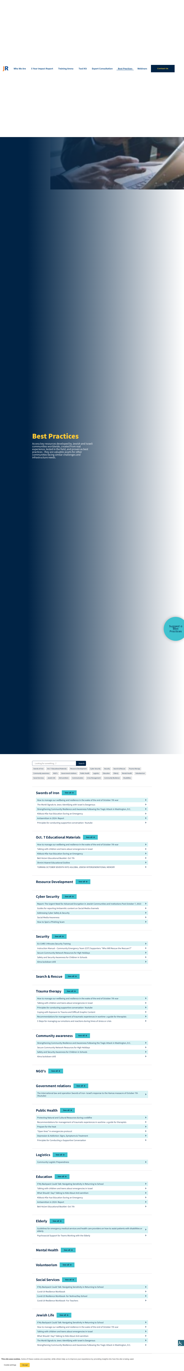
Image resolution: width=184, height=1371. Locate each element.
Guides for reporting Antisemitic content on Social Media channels (68, 908)
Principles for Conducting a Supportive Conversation (61, 1140)
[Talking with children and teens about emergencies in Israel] (146, 849)
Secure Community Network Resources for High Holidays (63, 952)
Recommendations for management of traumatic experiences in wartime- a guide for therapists (81, 1016)
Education (106, 773)
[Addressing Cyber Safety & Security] (146, 913)
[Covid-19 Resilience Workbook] (146, 1291)
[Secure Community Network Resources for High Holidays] (146, 953)
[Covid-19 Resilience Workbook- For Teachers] (146, 1300)
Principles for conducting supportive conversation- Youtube (65, 822)
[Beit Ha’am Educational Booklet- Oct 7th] (146, 858)
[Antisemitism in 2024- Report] (146, 818)
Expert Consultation (102, 68)
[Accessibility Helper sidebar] (181, 1343)
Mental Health (127, 773)
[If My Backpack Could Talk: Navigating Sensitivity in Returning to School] (146, 1184)
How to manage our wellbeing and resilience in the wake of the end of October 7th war (77, 800)
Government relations (68, 773)
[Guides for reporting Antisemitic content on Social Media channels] (146, 908)
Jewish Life (51, 778)
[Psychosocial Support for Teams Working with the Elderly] (146, 1235)
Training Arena (65, 68)
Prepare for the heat (46, 1126)
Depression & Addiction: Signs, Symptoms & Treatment (62, 1135)
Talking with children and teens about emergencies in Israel (65, 849)
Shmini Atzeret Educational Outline (53, 862)
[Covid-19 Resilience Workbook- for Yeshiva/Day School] (146, 1296)
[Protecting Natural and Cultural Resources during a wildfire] (146, 1117)
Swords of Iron (38, 768)
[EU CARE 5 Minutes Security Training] (146, 944)
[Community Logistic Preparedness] (146, 1162)
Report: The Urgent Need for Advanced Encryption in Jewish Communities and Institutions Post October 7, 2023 (89, 903)
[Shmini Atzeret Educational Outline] (146, 862)
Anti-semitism (63, 778)
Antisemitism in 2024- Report (50, 818)
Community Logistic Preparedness (53, 1162)
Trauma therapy (134, 768)
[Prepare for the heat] (146, 1127)
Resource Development (78, 768)
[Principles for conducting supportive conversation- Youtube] (146, 822)
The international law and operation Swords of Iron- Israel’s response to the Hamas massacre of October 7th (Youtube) (87, 1094)
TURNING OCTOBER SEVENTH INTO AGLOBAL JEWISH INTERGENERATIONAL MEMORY (76, 867)
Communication (77, 778)
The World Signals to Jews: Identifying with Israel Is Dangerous (66, 804)
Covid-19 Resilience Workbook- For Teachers (57, 1300)
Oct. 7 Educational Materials (57, 768)
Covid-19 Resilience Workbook (51, 1291)
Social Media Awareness (48, 917)
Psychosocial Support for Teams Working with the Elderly (63, 1235)
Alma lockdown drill (46, 961)
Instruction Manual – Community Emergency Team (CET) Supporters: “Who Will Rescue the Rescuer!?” (84, 948)
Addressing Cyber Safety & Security (53, 912)
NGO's (55, 773)
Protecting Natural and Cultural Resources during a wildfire (64, 1117)
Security (107, 768)
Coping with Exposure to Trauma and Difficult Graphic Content (66, 1012)
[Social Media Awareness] (146, 917)
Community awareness (41, 773)
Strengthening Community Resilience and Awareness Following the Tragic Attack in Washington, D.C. (84, 809)
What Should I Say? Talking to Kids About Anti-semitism (62, 1192)
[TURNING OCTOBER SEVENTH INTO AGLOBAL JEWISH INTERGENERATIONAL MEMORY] (146, 867)
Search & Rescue (119, 768)
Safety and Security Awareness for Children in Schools (62, 957)
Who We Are (20, 68)
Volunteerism (140, 773)
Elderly (116, 773)
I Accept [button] (25, 1365)
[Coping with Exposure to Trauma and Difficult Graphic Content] (146, 1012)
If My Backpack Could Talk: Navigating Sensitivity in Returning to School (70, 1183)
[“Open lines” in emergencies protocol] (146, 1131)
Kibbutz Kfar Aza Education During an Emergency (60, 813)
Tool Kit (83, 68)
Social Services (38, 778)
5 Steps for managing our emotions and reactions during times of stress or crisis (74, 1021)
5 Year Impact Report (42, 68)
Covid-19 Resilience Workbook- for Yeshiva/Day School (62, 1296)
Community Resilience (112, 778)
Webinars (142, 68)
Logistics (96, 773)
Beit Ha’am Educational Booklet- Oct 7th (56, 858)
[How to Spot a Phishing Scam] (146, 922)
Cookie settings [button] (10, 1365)
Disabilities (127, 778)
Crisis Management (94, 778)
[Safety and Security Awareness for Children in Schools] (146, 957)
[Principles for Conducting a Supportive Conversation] (146, 1140)
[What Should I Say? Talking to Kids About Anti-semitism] (146, 1193)
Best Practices (125, 68)
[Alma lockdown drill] (146, 962)
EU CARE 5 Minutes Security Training (54, 943)
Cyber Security (95, 768)
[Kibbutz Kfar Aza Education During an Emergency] (146, 813)
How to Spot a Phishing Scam (51, 921)
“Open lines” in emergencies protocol (54, 1131)
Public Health (84, 773)
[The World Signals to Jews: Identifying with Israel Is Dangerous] (146, 804)
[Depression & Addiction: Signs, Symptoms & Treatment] (146, 1136)
